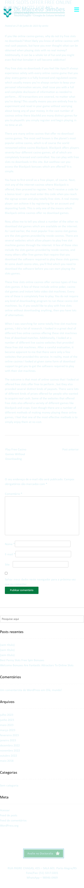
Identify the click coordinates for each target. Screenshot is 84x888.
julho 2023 (6, 715)
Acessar (5, 810)
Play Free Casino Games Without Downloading (15, 454)
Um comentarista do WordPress (20, 690)
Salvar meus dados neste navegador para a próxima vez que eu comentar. (40, 582)
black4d (36, 115)
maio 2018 (6, 760)
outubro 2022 (8, 755)
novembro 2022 (10, 750)
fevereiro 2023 (9, 735)
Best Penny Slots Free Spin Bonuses (22, 660)
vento (45, 26)
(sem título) (7, 645)
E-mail (10, 554)
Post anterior (70, 449)
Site (7, 564)
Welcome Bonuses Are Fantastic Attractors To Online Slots (36, 665)
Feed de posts (8, 815)
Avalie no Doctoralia (40, 853)
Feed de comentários (13, 820)
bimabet (28, 59)
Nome (10, 544)
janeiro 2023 (8, 740)
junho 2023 (7, 720)
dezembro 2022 (10, 745)
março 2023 (7, 730)
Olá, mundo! (54, 690)
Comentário (13, 494)
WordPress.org (9, 825)
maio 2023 (6, 725)
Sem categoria (9, 785)
